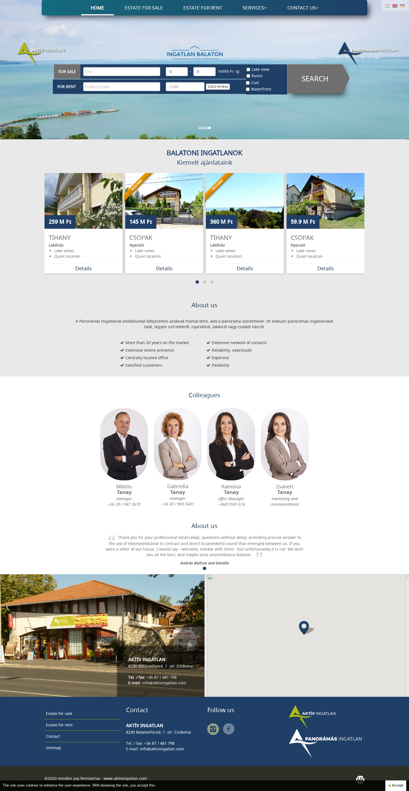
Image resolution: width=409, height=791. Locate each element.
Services (253, 7)
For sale (67, 71)
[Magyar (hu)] (387, 5)
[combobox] (121, 71)
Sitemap (53, 747)
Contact (53, 736)
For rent (66, 86)
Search (315, 79)
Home (97, 7)
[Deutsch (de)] (402, 5)
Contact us (301, 7)
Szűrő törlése (218, 86)
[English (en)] (394, 5)
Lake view (260, 69)
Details (83, 268)
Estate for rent (202, 7)
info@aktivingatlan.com (164, 682)
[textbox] (123, 71)
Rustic (257, 75)
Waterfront (261, 89)
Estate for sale (144, 7)
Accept (397, 785)
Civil (255, 82)
